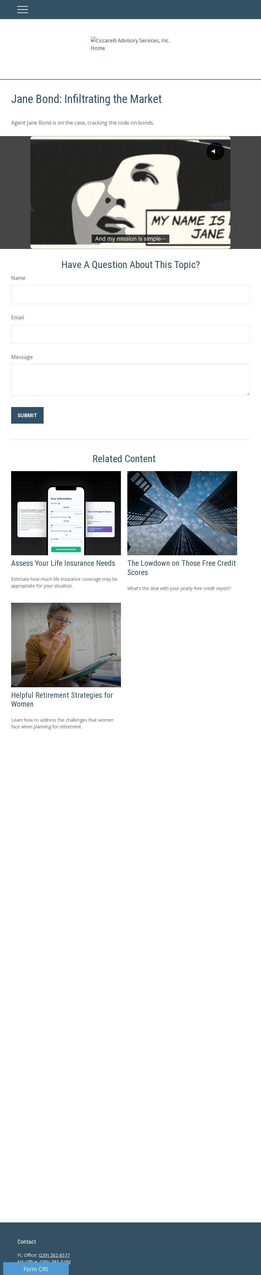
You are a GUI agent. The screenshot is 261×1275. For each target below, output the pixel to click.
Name (18, 277)
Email (17, 317)
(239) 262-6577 (54, 1255)
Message (22, 357)
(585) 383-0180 (55, 1262)
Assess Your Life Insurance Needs (63, 563)
